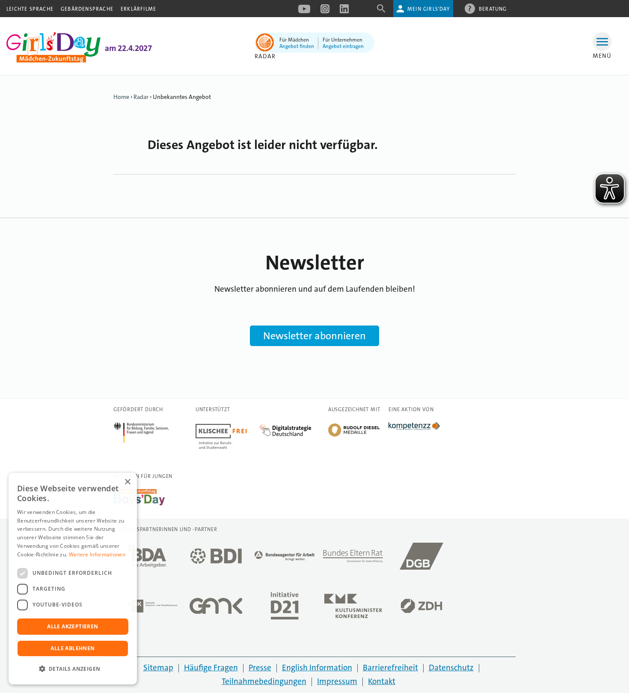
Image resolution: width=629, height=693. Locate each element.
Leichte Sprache (29, 9)
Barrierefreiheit (390, 667)
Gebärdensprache (87, 9)
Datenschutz (451, 667)
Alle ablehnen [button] (72, 648)
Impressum (337, 681)
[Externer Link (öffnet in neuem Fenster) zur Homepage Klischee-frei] (228, 427)
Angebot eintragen (343, 46)
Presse (260, 667)
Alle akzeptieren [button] (72, 626)
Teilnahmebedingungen (264, 681)
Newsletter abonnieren (314, 336)
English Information (317, 667)
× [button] (127, 482)
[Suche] (381, 11)
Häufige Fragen (211, 667)
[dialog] (73, 578)
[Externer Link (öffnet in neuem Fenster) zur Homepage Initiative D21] (284, 608)
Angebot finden (296, 46)
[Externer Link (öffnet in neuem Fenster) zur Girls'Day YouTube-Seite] (304, 11)
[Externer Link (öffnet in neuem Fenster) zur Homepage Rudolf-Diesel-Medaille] (354, 435)
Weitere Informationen (97, 554)
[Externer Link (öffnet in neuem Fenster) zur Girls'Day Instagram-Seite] (324, 11)
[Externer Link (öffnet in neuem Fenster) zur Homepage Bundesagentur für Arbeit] (284, 558)
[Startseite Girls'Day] (53, 60)
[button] (72, 669)
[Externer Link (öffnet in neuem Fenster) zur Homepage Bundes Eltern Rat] (353, 559)
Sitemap (158, 667)
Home (121, 97)
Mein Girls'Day (428, 9)
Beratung (493, 9)
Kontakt (381, 681)
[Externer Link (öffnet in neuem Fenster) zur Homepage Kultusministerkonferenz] (353, 608)
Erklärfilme (138, 9)
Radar (265, 56)
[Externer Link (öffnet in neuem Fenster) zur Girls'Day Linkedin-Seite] (344, 11)
